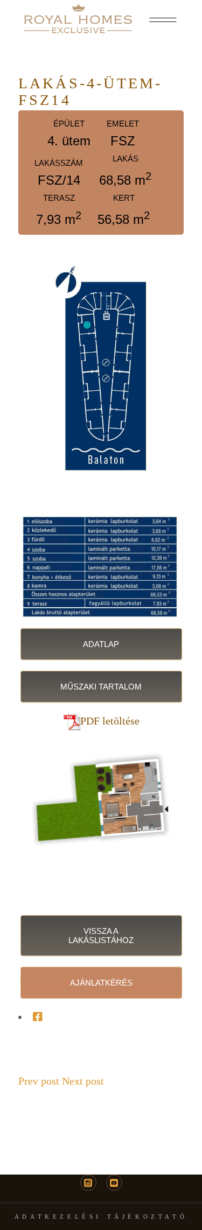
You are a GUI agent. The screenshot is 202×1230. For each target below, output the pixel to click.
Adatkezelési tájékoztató (101, 1216)
